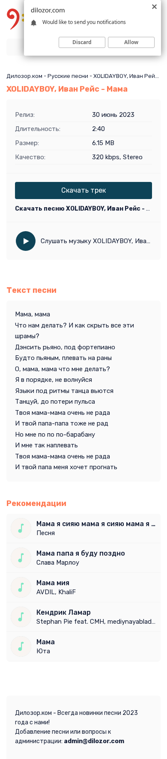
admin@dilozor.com (94, 741)
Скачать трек (83, 190)
